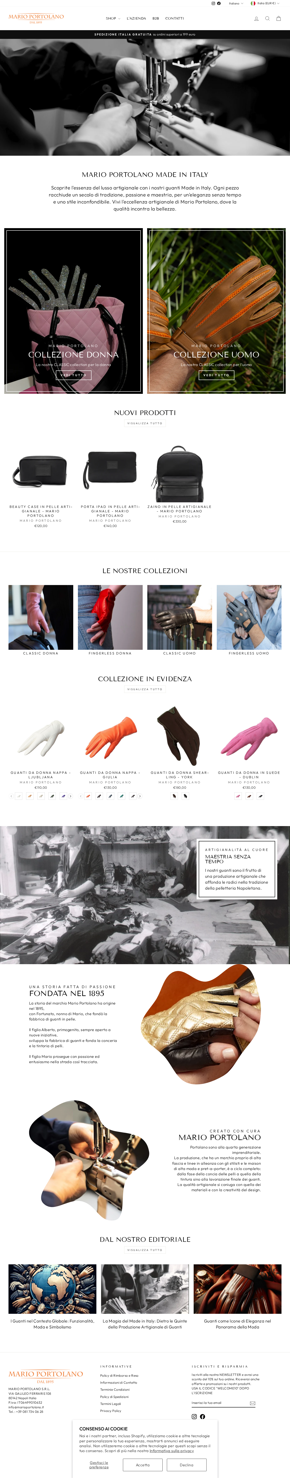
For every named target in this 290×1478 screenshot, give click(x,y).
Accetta (143, 1464)
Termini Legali (110, 1404)
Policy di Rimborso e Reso (119, 1375)
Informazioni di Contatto (118, 1383)
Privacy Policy (110, 1411)
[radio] (18, 796)
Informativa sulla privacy (172, 1450)
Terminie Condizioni (115, 1390)
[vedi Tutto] (73, 311)
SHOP (111, 18)
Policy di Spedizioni (114, 1397)
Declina (186, 1464)
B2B (155, 18)
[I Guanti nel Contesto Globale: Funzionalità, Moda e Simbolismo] (52, 1289)
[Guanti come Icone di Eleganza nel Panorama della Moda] (238, 1289)
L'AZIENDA (136, 18)
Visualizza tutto (145, 423)
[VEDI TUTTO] (216, 311)
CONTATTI (174, 18)
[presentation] (70, 796)
